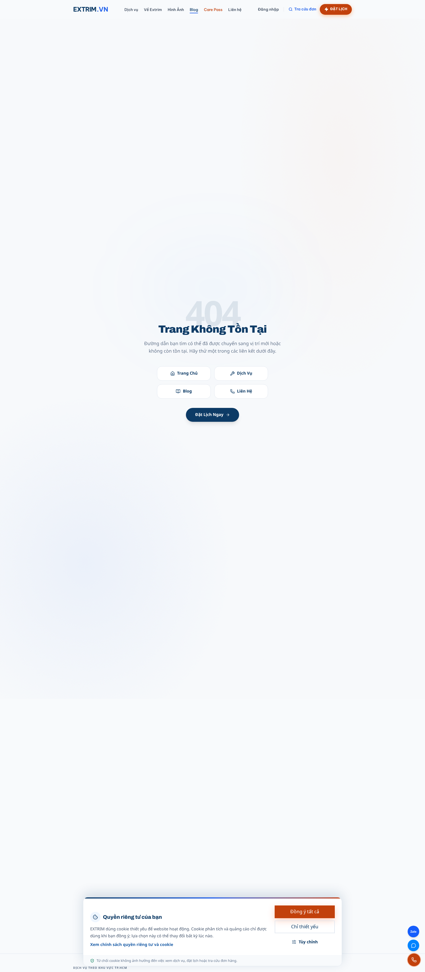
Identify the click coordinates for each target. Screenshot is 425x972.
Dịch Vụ (244, 373)
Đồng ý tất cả (304, 911)
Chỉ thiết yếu (304, 926)
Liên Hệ (244, 391)
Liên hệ (235, 10)
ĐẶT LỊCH (338, 9)
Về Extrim (153, 10)
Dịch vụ (131, 10)
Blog (194, 10)
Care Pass (213, 10)
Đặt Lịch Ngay (209, 414)
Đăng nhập (268, 9)
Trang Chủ (187, 373)
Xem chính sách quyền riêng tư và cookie (131, 944)
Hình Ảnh (176, 10)
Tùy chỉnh (308, 942)
